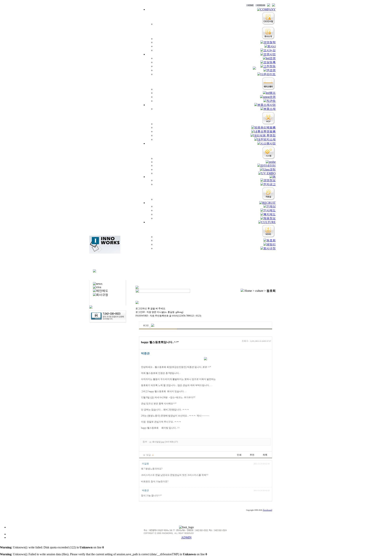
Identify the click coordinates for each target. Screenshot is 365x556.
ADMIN (186, 537)
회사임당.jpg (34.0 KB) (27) (165, 442)
